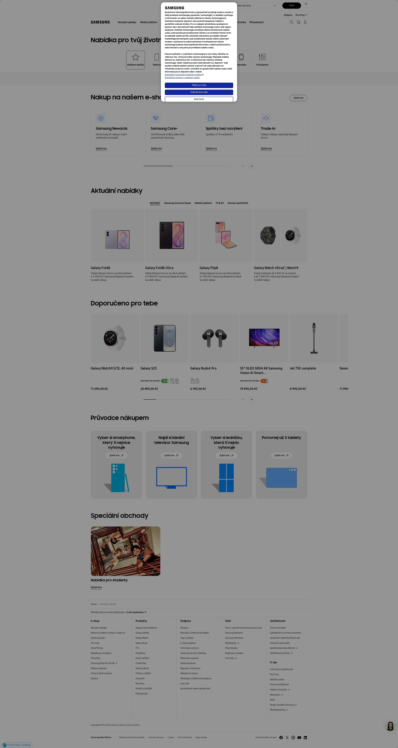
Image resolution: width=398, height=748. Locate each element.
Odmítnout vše (199, 92)
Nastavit (199, 99)
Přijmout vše (199, 85)
